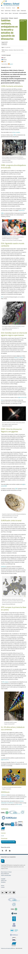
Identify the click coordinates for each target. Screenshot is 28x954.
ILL (16, 762)
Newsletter (8, 8)
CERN (14, 135)
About (10, 13)
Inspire (18, 10)
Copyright (3, 879)
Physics (3, 51)
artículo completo (16, 132)
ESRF (16, 488)
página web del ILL (5, 759)
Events (6, 13)
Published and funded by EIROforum (8, 948)
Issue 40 (16, 18)
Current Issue (8, 10)
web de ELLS (21, 210)
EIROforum (3, 795)
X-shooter (21, 357)
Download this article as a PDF (8, 841)
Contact (3, 8)
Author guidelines (23, 13)
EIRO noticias (19, 804)
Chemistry (11, 50)
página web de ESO (22, 397)
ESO (2, 400)
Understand (23, 10)
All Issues (14, 10)
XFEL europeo (5, 682)
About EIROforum (5, 873)
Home (2, 10)
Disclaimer (3, 882)
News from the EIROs (18, 50)
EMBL (2, 213)
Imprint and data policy (6, 875)
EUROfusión (3, 566)
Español (4, 61)
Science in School (4, 18)
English (4, 57)
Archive (2, 885)
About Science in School (6, 872)
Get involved (15, 13)
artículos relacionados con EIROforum (12, 802)
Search (13, 8)
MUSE (16, 357)
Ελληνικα (5, 59)
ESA (2, 297)
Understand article (23, 21)
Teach (2, 13)
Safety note (3, 880)
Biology (6, 50)
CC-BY (2, 836)
